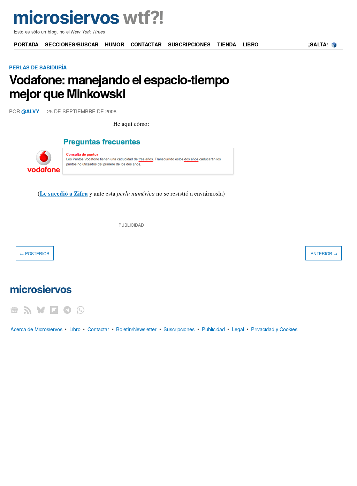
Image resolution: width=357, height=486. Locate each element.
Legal (238, 328)
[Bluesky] (41, 309)
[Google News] (14, 309)
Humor (114, 44)
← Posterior (35, 253)
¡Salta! (318, 44)
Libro (250, 44)
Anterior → (323, 253)
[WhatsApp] (80, 309)
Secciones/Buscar (72, 44)
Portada (26, 44)
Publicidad (213, 328)
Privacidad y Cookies (274, 328)
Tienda (226, 44)
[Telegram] (67, 309)
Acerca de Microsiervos (36, 328)
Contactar (146, 44)
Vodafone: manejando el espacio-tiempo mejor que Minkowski (119, 86)
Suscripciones (189, 44)
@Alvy (30, 111)
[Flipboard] (54, 309)
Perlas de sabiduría (38, 67)
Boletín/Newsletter (136, 328)
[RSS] (27, 309)
